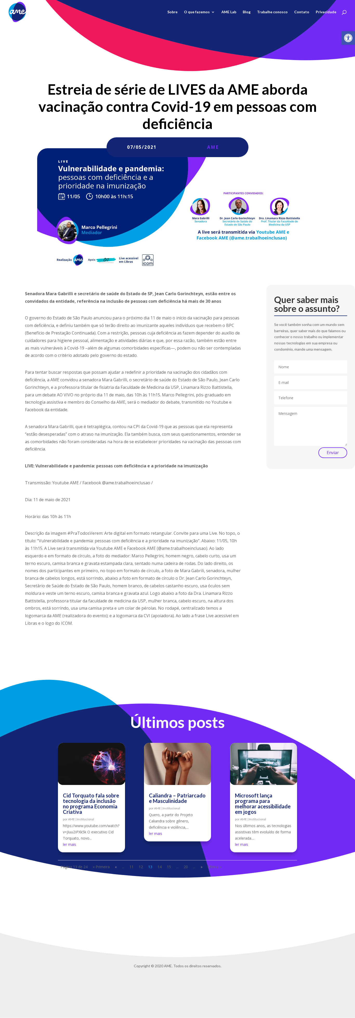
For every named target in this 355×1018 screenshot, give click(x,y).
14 (159, 866)
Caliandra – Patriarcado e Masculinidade (177, 798)
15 (169, 866)
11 (131, 866)
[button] (348, 38)
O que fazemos (197, 12)
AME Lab (228, 12)
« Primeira (101, 866)
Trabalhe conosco (272, 12)
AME (213, 147)
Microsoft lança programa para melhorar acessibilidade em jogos (263, 803)
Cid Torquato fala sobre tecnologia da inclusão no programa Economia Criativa (91, 803)
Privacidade (326, 12)
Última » (214, 866)
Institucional (85, 819)
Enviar (333, 452)
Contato (301, 12)
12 (141, 866)
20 (186, 866)
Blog (247, 12)
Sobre (172, 12)
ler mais (69, 844)
